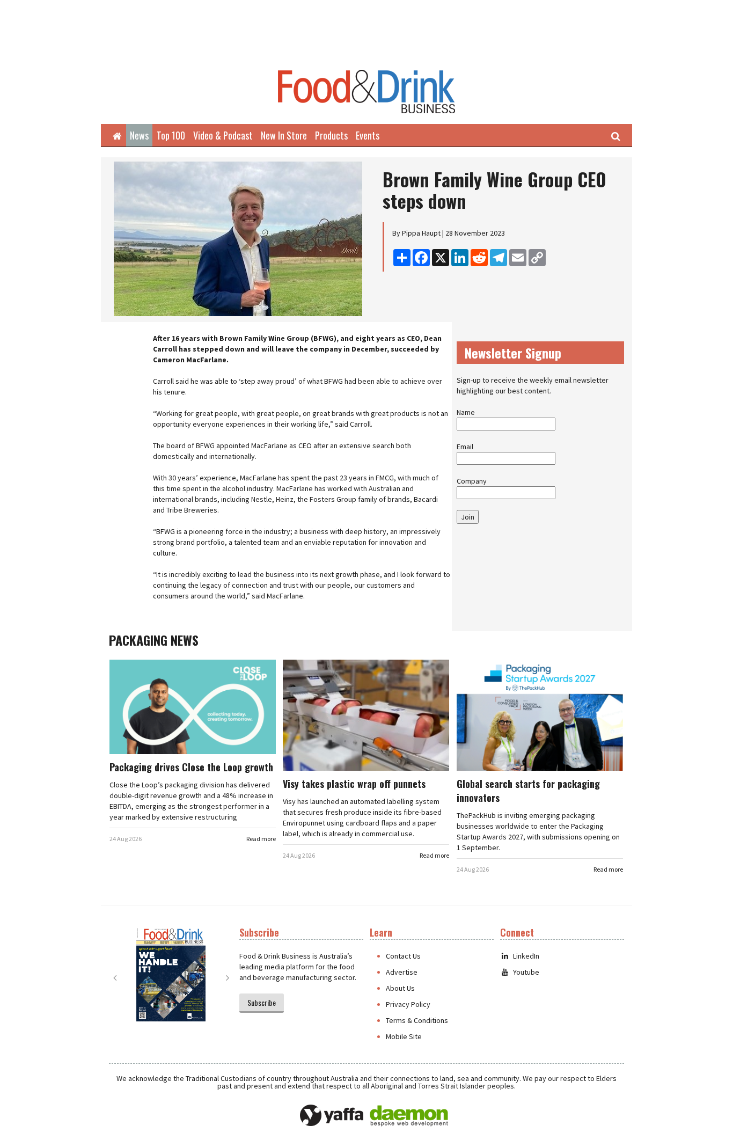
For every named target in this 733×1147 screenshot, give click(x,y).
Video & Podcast (223, 135)
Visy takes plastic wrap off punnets (354, 784)
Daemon (409, 1116)
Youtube (526, 972)
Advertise (401, 972)
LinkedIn (526, 956)
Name (466, 412)
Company (472, 481)
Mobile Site (404, 1036)
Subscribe (261, 1002)
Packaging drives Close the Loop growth (191, 767)
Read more (261, 839)
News (139, 135)
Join (467, 517)
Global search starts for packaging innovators (528, 791)
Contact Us (403, 956)
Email (465, 446)
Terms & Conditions (417, 1020)
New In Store (284, 135)
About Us (400, 988)
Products (331, 135)
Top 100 (171, 135)
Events (367, 135)
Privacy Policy (408, 1004)
